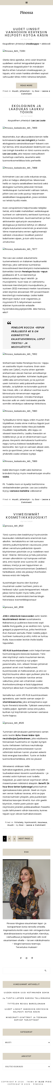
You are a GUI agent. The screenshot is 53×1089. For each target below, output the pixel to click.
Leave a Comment (36, 825)
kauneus (42, 822)
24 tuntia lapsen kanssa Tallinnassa (26, 998)
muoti (15, 91)
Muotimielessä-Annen (14, 619)
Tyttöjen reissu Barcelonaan (26, 1004)
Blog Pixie (45, 1082)
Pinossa (26, 12)
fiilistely (19, 822)
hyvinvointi (31, 822)
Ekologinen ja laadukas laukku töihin (26, 109)
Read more (26, 85)
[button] (26, 2)
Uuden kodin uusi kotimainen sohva (26, 993)
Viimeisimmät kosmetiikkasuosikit (26, 516)
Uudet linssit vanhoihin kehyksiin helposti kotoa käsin (26, 32)
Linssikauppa (33, 43)
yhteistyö (25, 91)
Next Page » (25, 839)
